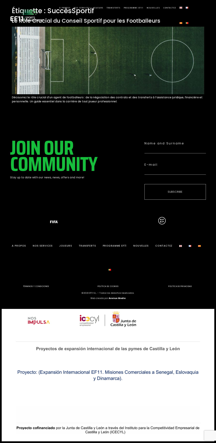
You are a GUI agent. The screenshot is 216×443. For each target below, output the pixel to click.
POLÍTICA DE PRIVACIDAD (180, 286)
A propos (64, 7)
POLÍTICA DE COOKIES (108, 286)
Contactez (169, 7)
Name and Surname (164, 143)
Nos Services (82, 7)
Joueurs (98, 7)
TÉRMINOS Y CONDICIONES (36, 286)
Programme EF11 (134, 7)
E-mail (151, 165)
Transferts (113, 7)
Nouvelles (153, 7)
